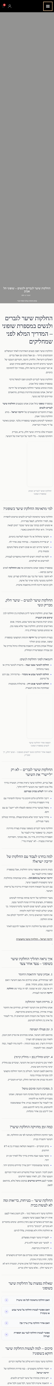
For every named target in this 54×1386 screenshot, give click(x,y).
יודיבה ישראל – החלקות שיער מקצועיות (34, 939)
